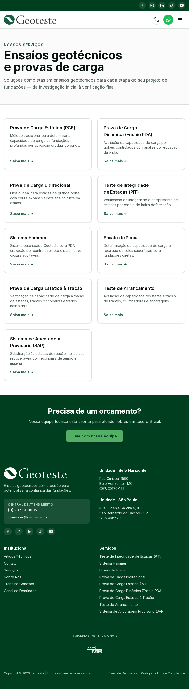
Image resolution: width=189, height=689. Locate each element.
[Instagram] (152, 5)
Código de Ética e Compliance (163, 673)
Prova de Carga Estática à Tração (126, 598)
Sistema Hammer (112, 563)
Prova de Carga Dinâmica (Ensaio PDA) (131, 591)
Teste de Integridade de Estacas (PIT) (130, 556)
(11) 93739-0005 (22, 510)
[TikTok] (171, 5)
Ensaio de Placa (112, 570)
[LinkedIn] (29, 531)
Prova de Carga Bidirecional (122, 577)
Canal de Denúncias (20, 591)
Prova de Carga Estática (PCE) (124, 584)
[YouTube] (181, 5)
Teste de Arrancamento (118, 604)
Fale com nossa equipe (94, 436)
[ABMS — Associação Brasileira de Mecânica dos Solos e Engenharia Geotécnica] (94, 649)
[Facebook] (142, 5)
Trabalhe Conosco (19, 584)
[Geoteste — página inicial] (30, 20)
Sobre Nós (12, 577)
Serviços (11, 570)
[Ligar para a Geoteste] (156, 20)
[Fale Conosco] (168, 20)
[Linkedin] (161, 5)
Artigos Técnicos (17, 556)
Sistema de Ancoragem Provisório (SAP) (132, 611)
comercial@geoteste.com (28, 517)
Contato (10, 563)
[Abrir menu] (180, 20)
